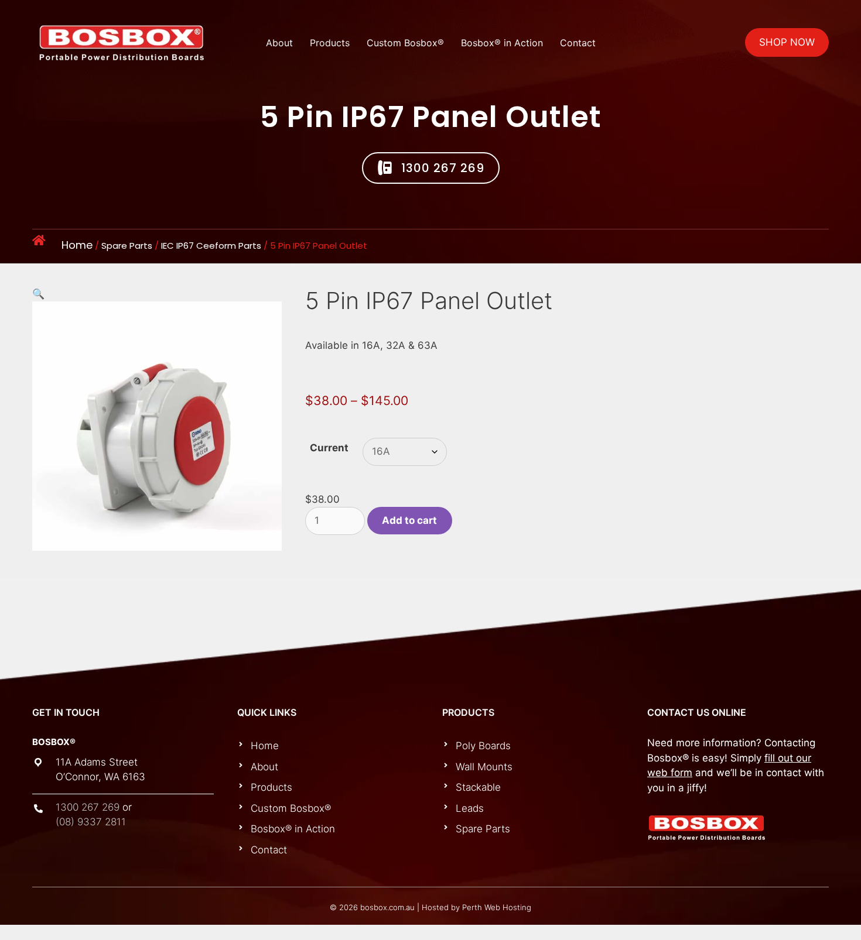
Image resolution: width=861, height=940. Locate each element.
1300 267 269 (87, 807)
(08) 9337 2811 (91, 822)
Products (330, 43)
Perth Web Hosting (496, 907)
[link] (333, 746)
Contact (578, 43)
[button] (431, 168)
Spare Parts (126, 245)
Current (329, 448)
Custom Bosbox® (405, 43)
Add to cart (409, 520)
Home (77, 245)
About (279, 43)
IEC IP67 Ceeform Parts (211, 245)
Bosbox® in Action (502, 43)
